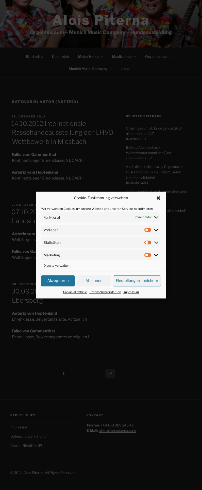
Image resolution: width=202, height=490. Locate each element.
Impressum (131, 292)
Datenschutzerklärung (105, 292)
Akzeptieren (58, 280)
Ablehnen (93, 280)
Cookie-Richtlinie (75, 292)
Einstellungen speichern (137, 280)
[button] (158, 198)
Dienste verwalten (56, 265)
